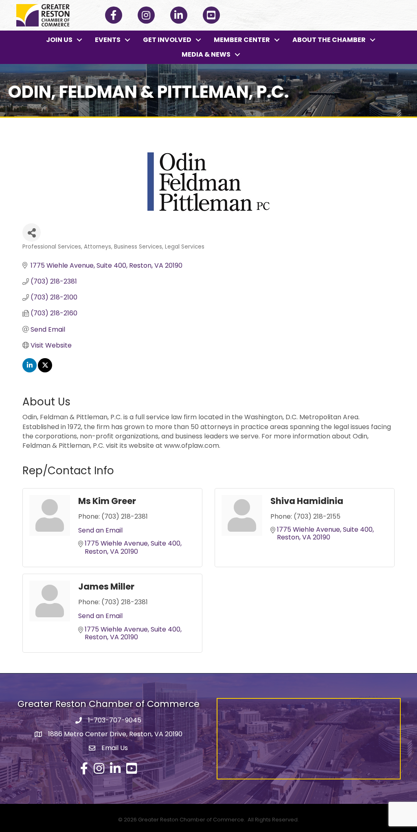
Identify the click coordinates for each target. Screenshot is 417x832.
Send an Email (100, 530)
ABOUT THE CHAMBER (329, 39)
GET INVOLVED (167, 39)
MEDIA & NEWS (206, 54)
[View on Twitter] (45, 370)
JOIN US (59, 39)
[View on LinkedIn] (29, 370)
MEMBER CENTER (242, 39)
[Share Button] (31, 232)
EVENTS (108, 39)
